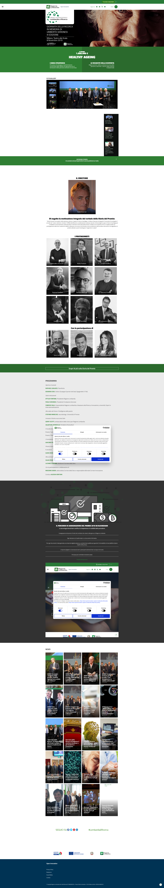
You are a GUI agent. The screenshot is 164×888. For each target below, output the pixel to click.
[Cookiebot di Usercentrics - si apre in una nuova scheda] (103, 428)
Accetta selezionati (82, 459)
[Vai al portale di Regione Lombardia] (53, 6)
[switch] (75, 454)
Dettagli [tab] (82, 432)
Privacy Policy (49, 869)
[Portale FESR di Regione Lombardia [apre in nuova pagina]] (58, 853)
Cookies (48, 877)
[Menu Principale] (3, 6)
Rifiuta (63, 459)
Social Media (49, 875)
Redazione (49, 872)
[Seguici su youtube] (105, 7)
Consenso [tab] (62, 432)
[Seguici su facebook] (97, 7)
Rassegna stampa (81, 159)
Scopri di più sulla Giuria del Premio (82, 368)
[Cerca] (116, 6)
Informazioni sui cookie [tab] (101, 432)
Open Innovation (65, 7)
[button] (63, 95)
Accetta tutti (100, 459)
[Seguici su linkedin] (99, 7)
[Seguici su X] (102, 7)
